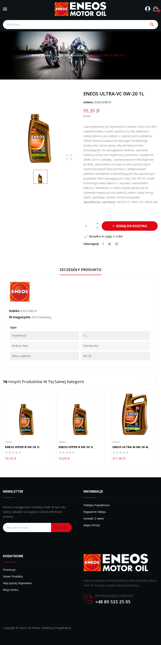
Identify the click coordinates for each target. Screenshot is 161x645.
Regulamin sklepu (94, 512)
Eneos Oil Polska (29, 628)
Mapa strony (91, 525)
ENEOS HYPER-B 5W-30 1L (22, 447)
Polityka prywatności (96, 505)
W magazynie (19, 317)
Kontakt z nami (93, 518)
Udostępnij (103, 244)
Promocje (9, 570)
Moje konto (10, 590)
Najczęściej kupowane (17, 583)
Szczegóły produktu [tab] (80, 269)
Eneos (8, 442)
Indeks (14, 311)
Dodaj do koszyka (131, 226)
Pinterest (116, 244)
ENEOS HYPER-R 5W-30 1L (76, 447)
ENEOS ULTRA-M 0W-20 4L (131, 447)
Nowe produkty (13, 576)
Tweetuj (109, 244)
